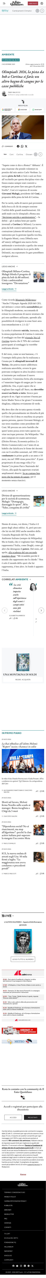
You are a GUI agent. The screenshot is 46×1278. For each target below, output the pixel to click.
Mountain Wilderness (25, 299)
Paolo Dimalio (9, 843)
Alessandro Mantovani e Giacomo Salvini (17, 791)
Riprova (23, 1174)
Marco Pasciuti (9, 874)
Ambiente (8, 54)
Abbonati (33, 3)
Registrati (33, 1117)
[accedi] (42, 3)
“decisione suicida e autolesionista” (19, 217)
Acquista (22, 679)
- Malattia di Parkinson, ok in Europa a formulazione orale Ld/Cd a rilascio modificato (21, 1008)
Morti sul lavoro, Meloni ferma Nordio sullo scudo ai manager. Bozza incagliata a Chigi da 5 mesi (16, 806)
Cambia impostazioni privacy (15, 1201)
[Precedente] (4, 610)
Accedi (13, 1117)
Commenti (9, 146)
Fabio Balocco (14, 92)
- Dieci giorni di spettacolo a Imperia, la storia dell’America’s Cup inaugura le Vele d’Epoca (19, 980)
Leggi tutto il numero (22, 959)
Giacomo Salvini (9, 816)
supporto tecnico (33, 1164)
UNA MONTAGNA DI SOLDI (20, 674)
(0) (17, 618)
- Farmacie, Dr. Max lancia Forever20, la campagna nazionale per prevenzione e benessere (21, 991)
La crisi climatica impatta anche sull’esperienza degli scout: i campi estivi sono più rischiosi (19, 598)
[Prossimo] (41, 610)
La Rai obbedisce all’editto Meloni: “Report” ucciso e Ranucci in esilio (20, 745)
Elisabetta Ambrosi (17, 615)
